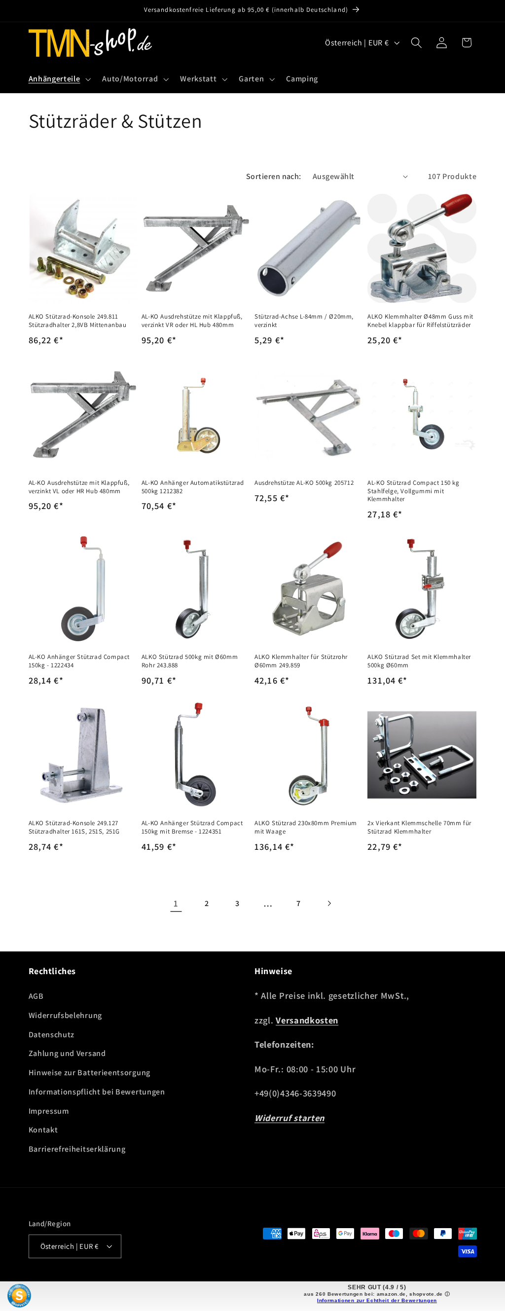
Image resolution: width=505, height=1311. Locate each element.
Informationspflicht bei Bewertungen (97, 1092)
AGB (36, 996)
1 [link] (176, 903)
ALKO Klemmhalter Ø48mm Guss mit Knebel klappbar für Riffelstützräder (420, 321)
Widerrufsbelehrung (65, 1015)
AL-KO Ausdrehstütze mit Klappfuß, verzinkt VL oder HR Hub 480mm (79, 487)
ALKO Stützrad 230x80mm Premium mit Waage (305, 827)
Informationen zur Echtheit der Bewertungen (377, 1300)
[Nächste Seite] (329, 903)
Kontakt (43, 1130)
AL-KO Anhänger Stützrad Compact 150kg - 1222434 (79, 661)
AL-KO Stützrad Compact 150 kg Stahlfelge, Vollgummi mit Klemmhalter (413, 491)
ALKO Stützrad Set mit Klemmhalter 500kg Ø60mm (419, 661)
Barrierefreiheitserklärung (77, 1149)
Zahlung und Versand (67, 1053)
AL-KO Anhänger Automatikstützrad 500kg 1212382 (193, 487)
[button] (59, 79)
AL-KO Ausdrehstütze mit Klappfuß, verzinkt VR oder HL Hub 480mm (192, 321)
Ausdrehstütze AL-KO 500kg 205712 (304, 483)
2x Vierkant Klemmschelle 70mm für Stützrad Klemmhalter (419, 827)
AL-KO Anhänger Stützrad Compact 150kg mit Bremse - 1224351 (192, 827)
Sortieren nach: (273, 176)
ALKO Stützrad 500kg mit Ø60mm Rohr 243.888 (190, 661)
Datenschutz (52, 1034)
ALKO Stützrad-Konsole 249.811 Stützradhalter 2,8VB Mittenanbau (78, 321)
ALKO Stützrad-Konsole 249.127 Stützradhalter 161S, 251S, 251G (74, 827)
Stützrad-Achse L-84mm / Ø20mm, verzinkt (304, 321)
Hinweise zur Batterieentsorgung (89, 1072)
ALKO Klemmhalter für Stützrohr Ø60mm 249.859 (301, 661)
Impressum (49, 1111)
